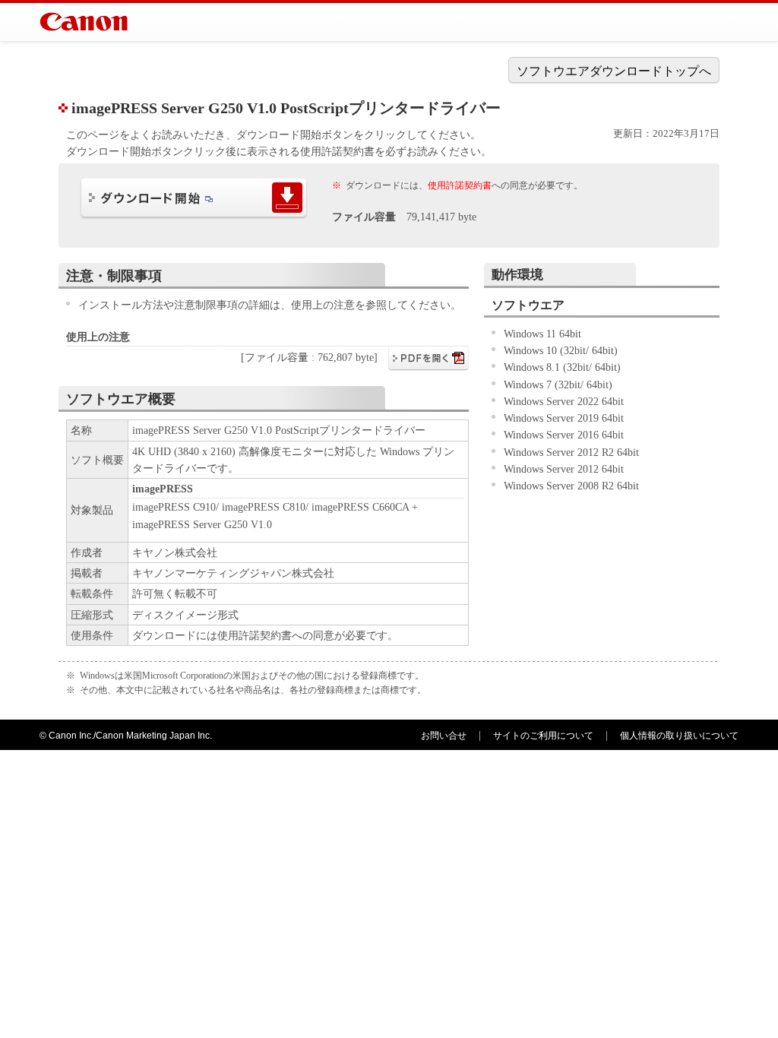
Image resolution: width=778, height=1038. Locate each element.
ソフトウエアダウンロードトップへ (614, 71)
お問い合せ (443, 735)
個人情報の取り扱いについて (679, 735)
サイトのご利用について (543, 735)
